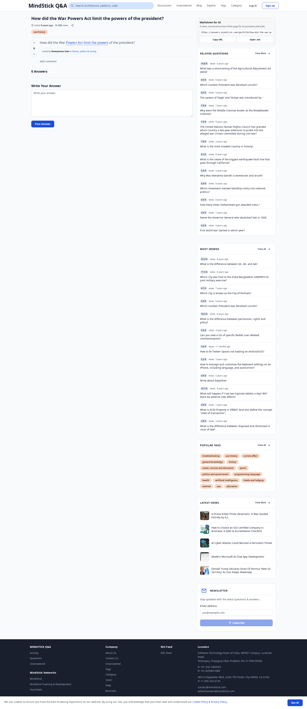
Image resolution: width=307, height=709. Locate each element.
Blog (199, 5)
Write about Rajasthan (213, 380)
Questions (36, 658)
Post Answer (42, 124)
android (206, 486)
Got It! (295, 702)
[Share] (72, 25)
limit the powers (96, 42)
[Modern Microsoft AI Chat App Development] (204, 556)
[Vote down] (34, 54)
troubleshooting (211, 455)
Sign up (270, 5)
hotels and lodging (254, 480)
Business (111, 690)
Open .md (255, 39)
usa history (39, 31)
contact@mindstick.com (212, 687)
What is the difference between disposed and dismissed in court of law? (235, 427)
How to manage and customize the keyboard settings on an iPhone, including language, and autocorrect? (235, 366)
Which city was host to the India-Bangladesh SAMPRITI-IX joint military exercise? (234, 278)
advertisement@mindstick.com (216, 691)
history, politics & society (84, 51)
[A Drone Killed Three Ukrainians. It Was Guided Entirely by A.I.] (204, 515)
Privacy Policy (219, 701)
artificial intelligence (226, 480)
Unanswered (184, 5)
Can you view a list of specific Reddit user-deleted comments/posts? (229, 336)
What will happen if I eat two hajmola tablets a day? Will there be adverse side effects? (233, 395)
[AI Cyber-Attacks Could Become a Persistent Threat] (204, 543)
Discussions (164, 5)
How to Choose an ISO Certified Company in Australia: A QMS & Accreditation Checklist (237, 529)
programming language (247, 474)
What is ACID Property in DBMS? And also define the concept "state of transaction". (236, 411)
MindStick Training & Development (50, 684)
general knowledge (212, 461)
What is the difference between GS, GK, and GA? (228, 264)
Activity (34, 653)
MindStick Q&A (47, 5)
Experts (211, 5)
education (232, 486)
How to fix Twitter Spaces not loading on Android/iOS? (232, 351)
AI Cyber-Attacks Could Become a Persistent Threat (241, 543)
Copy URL (218, 39)
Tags (223, 5)
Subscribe (238, 622)
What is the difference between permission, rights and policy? (232, 320)
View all (262, 249)
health (205, 480)
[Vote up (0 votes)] (34, 43)
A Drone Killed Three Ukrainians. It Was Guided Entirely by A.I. (239, 515)
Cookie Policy (200, 701)
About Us (111, 653)
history (232, 461)
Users (109, 680)
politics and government (215, 474)
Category (236, 5)
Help (108, 685)
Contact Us (112, 658)
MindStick (36, 678)
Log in (253, 5)
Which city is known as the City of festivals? (225, 293)
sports (243, 468)
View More (260, 53)
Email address (208, 606)
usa (218, 486)
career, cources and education (218, 468)
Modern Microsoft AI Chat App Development (237, 556)
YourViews (36, 689)
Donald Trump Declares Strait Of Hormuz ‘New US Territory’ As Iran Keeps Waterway (241, 570)
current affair (250, 455)
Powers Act (74, 42)
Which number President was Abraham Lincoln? (228, 306)
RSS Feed (166, 653)
